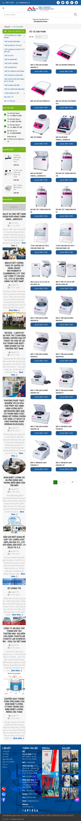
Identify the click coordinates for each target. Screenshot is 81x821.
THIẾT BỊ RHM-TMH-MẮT (12, 85)
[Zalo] (4, 794)
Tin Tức (5, 764)
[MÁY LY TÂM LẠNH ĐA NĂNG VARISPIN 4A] (41, 305)
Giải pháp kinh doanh (40, 21)
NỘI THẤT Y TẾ (8, 97)
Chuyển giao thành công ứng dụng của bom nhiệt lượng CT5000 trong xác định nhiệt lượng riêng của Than (14, 705)
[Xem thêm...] (14, 310)
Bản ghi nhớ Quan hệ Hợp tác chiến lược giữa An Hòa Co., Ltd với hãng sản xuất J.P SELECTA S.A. (14, 542)
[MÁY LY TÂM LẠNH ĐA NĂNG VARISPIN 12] (41, 52)
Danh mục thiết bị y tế (16, 31)
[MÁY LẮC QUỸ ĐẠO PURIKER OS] (41, 88)
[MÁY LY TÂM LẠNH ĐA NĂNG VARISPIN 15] (66, 378)
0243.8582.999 (30, 776)
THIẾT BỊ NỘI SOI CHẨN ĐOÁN (13, 75)
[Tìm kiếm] (75, 14)
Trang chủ (7, 27)
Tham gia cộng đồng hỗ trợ (40, 19)
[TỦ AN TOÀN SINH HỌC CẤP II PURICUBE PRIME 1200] (66, 233)
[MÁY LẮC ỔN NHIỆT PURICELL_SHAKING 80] (66, 124)
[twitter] (62, 2)
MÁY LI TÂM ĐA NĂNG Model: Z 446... (18, 187)
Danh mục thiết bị (9, 762)
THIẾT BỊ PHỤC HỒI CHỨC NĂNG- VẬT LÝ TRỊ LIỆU (14, 80)
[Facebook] (4, 799)
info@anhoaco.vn (24, 2)
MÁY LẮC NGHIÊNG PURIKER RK (65, 65)
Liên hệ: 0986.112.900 (41, 71)
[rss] (35, 810)
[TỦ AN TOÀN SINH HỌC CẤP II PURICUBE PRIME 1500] (41, 233)
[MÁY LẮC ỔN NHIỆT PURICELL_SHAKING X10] (41, 161)
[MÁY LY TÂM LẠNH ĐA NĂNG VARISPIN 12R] (41, 378)
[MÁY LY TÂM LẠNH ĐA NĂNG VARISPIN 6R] (66, 341)
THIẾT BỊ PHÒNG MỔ (10, 59)
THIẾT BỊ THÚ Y (9, 56)
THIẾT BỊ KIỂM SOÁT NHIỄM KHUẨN (12, 36)
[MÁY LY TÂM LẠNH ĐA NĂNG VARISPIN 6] (41, 341)
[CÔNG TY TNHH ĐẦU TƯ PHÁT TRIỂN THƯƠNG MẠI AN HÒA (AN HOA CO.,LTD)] (40, 8)
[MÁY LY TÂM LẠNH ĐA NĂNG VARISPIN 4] (66, 305)
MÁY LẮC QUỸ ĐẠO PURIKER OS (40, 101)
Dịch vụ (5, 767)
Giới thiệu (6, 754)
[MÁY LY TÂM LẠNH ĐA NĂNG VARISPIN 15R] (41, 414)
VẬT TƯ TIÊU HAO (9, 101)
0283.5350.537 (30, 791)
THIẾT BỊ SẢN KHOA (10, 67)
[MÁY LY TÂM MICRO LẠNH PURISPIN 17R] (66, 450)
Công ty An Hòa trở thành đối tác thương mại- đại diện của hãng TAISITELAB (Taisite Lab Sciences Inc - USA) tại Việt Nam (14, 635)
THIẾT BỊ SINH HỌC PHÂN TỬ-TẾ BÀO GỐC (14, 51)
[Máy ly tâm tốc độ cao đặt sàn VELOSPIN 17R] (41, 269)
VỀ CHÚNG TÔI (14, 588)
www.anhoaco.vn (28, 807)
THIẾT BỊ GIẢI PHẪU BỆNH (12, 42)
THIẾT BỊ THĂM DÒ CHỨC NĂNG (14, 71)
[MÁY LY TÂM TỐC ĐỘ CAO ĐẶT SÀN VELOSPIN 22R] (66, 269)
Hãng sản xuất (7, 759)
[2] (76, 482)
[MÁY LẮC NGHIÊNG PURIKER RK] (66, 52)
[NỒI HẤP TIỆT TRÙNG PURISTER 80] (41, 197)
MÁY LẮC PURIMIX (36, 137)
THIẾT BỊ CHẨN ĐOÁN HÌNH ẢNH (14, 89)
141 (72, 482)
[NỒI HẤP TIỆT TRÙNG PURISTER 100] (66, 161)
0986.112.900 (10, 2)
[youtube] (76, 2)
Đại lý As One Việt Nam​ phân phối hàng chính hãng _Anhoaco (14, 217)
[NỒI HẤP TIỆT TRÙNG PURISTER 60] (66, 197)
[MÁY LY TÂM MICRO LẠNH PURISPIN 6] (66, 414)
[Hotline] (4, 789)
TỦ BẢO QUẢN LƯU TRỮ (11, 93)
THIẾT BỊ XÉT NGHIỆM (11, 63)
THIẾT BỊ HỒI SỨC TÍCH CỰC (13, 45)
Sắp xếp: (31, 37)
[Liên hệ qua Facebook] (77, 799)
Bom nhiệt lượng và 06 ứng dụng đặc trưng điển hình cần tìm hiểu (14, 481)
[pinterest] (32, 810)
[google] (71, 2)
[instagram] (67, 2)
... (68, 482)
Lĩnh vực (5, 757)
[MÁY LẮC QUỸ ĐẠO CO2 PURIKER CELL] (66, 88)
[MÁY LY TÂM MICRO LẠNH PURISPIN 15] (41, 450)
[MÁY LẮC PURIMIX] (41, 124)
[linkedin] (37, 810)
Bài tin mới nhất (7, 199)
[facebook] (58, 2)
